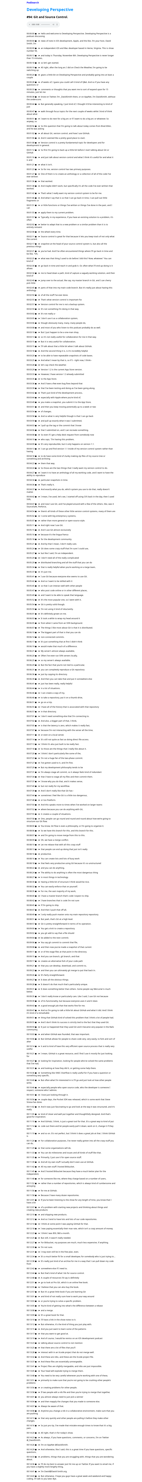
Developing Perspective (50, 9)
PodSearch (33, 2)
